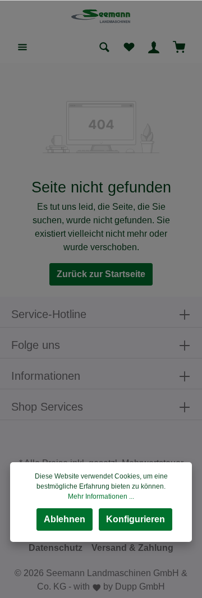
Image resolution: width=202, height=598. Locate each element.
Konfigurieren (135, 519)
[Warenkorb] (179, 47)
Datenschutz (55, 548)
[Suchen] (104, 47)
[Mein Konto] (154, 47)
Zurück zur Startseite (101, 274)
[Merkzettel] (129, 47)
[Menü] (22, 47)
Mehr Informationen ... (101, 496)
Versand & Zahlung (132, 548)
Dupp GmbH (140, 586)
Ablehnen (64, 519)
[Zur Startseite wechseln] (101, 16)
